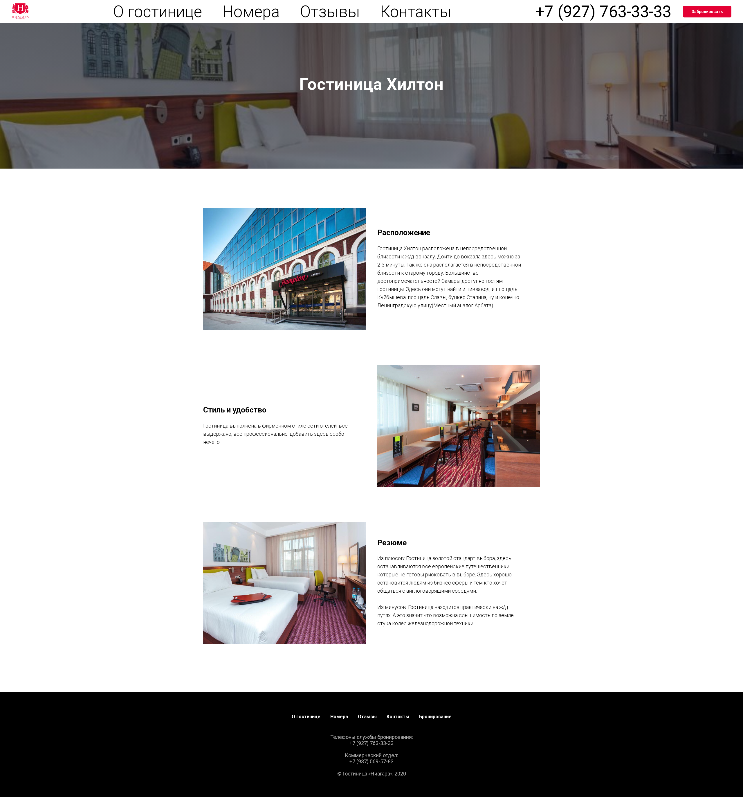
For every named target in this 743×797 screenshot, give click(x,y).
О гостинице (157, 11)
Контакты (416, 11)
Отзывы (330, 11)
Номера (251, 11)
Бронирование (435, 716)
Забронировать (707, 11)
